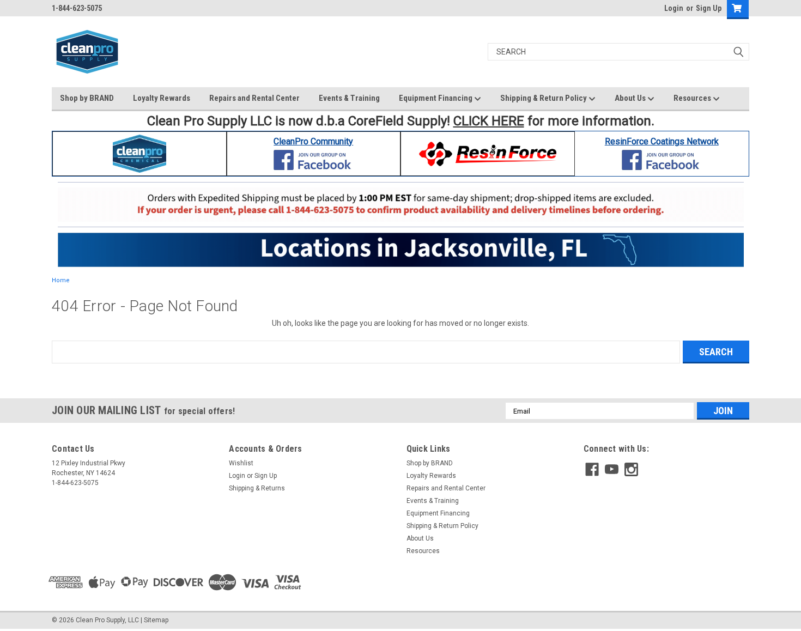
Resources (693, 98)
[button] (140, 154)
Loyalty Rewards (161, 98)
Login (673, 8)
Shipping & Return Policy (544, 98)
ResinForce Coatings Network (662, 141)
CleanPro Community (313, 141)
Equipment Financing (436, 98)
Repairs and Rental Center (254, 98)
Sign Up (708, 8)
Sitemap (156, 620)
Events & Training (349, 98)
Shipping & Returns (257, 488)
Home (61, 280)
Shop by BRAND (87, 98)
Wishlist (241, 463)
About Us (631, 98)
